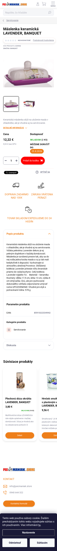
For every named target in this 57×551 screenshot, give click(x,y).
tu (39, 525)
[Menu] (53, 4)
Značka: (10, 48)
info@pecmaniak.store (21, 486)
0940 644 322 (16, 492)
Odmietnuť (15, 542)
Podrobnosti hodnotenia (43, 40)
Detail (19, 435)
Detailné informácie (13, 128)
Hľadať (50, 12)
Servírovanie (20, 329)
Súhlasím (42, 542)
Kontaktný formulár (19, 504)
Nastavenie (28, 532)
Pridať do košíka (31, 160)
